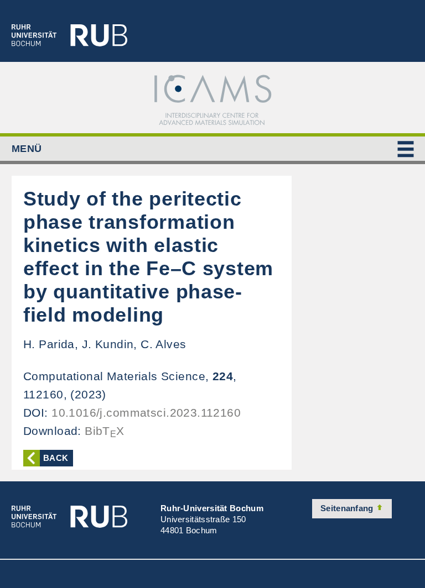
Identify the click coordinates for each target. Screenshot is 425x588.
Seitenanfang (348, 508)
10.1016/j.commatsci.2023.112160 (146, 412)
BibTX (105, 430)
